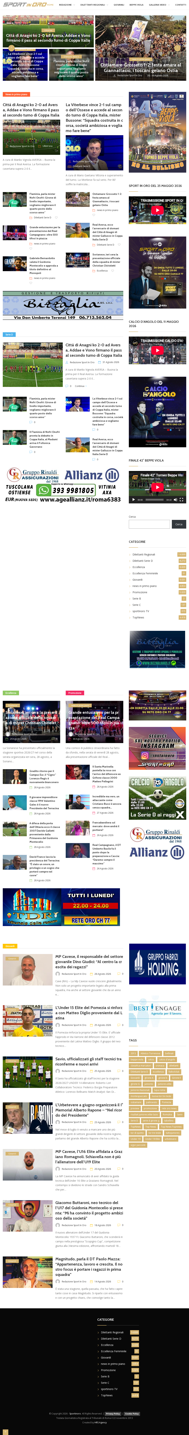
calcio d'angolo (167, 1059)
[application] (157, 487)
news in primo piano (141, 59)
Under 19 (135, 1139)
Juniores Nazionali (140, 1090)
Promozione (140, 592)
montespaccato (139, 1096)
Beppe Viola (136, 4)
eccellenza (158, 1071)
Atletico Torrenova (150, 1053)
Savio (180, 1114)
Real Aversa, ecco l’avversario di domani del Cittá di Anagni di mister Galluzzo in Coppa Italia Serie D (107, 232)
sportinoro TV (141, 611)
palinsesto (151, 1102)
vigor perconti (138, 1145)
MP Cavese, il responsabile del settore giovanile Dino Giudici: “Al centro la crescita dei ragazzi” (89, 961)
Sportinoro (75, 1413)
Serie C (137, 605)
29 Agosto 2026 (18, 738)
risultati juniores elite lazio (144, 1114)
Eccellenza (102, 270)
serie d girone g (151, 1120)
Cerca (132, 516)
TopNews (138, 617)
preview (135, 1108)
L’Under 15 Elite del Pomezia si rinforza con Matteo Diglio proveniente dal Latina (89, 1013)
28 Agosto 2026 (42, 787)
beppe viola (137, 1059)
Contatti (180, 4)
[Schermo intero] (181, 500)
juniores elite (164, 1084)
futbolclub (174, 1071)
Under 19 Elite (152, 1139)
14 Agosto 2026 (102, 1281)
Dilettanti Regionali (92, 4)
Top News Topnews (171, 1126)
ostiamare (136, 1102)
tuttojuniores (172, 1132)
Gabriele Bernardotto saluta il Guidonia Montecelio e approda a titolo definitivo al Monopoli (44, 266)
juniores (149, 1084)
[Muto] (175, 500)
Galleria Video (157, 4)
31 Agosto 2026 (111, 362)
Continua (79, 386)
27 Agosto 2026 (105, 812)
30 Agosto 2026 (81, 738)
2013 (133, 1053)
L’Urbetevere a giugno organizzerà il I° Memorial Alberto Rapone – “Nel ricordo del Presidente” (89, 1110)
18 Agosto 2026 (102, 1225)
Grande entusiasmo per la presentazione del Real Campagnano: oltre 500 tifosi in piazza (94, 720)
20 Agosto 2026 (102, 1169)
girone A (149, 1077)
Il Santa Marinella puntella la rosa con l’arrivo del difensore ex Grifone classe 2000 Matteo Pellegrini (106, 774)
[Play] (133, 500)
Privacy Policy (113, 1413)
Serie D (134, 1120)
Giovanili (119, 4)
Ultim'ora (48, 30)
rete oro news (169, 1108)
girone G (135, 1084)
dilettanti (173, 1065)
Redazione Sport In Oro (130, 75)
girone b (162, 1077)
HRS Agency (100, 1422)
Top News (150, 1126)
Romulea (167, 1114)
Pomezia (166, 1102)
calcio (151, 1059)
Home (50, 4)
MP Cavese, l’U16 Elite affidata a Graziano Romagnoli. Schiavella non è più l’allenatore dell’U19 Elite (89, 1156)
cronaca (160, 1065)
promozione (150, 1108)
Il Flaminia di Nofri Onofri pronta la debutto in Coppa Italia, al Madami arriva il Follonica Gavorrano (45, 439)
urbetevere (170, 1139)
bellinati (169, 1053)
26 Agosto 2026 (105, 835)
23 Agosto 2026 (102, 1122)
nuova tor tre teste (161, 1096)
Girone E (176, 1077)
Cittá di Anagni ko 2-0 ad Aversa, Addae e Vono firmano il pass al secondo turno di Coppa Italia (48, 38)
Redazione (65, 4)
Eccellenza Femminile (145, 573)
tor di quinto (137, 1132)
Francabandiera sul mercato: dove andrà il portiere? (105, 826)
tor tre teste (155, 1132)
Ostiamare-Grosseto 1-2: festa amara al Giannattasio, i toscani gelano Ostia (140, 67)
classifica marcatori (141, 1065)
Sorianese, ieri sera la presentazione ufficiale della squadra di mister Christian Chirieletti (31, 720)
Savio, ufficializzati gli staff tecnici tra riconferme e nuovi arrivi (88, 1061)
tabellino (168, 1120)
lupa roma (159, 1090)
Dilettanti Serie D (71, 56)
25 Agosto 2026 (102, 1025)
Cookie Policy (132, 1413)
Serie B (137, 598)
